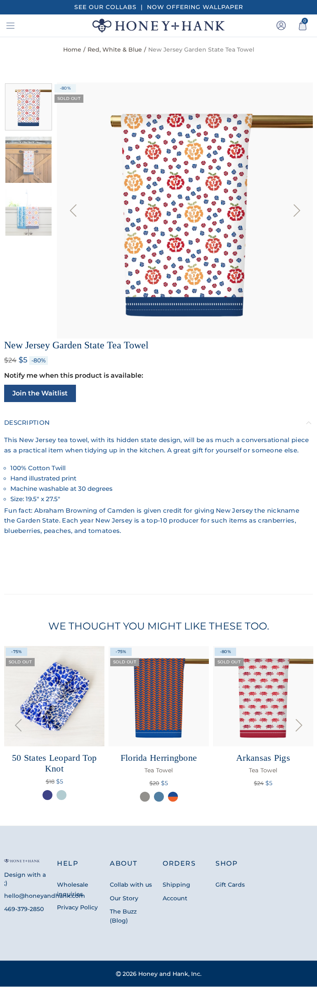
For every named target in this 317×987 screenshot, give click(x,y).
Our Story (124, 898)
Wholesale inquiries (72, 889)
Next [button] (297, 210)
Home (72, 49)
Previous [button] (73, 210)
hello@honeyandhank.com (44, 895)
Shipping (176, 884)
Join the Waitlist (40, 393)
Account (175, 898)
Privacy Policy (77, 907)
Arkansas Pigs (263, 763)
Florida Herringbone (159, 763)
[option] (185, 210)
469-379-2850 (24, 909)
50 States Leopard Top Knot (54, 763)
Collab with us (131, 884)
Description (27, 422)
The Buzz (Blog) (123, 916)
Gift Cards (230, 884)
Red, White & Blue (115, 49)
